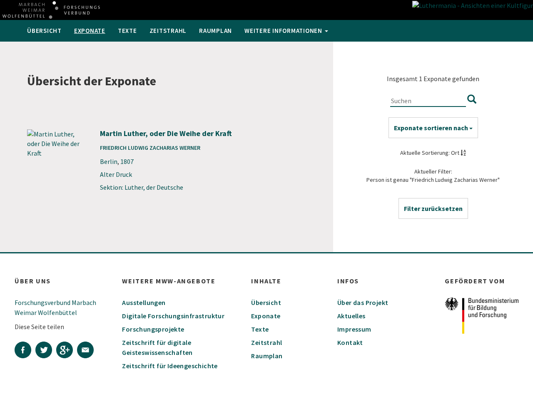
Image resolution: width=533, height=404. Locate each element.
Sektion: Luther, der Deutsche (141, 187)
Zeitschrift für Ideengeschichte (169, 366)
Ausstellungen (143, 302)
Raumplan (215, 31)
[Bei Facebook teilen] (25, 351)
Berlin (108, 161)
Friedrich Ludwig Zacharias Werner (150, 147)
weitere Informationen (284, 31)
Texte (127, 31)
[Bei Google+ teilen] (66, 351)
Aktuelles (351, 316)
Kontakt (350, 342)
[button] (433, 208)
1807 (127, 161)
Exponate (89, 31)
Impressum (354, 329)
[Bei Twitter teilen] (45, 351)
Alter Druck (116, 174)
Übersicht (44, 31)
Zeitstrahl (168, 31)
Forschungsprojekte (153, 329)
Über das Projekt (362, 302)
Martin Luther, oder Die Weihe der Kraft (166, 133)
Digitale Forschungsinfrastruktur (173, 316)
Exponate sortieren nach (431, 128)
